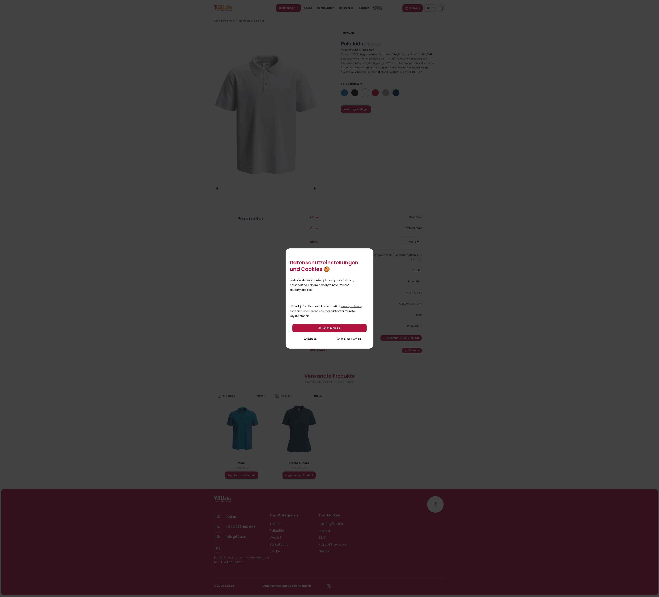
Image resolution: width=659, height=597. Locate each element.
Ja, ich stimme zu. (329, 328)
